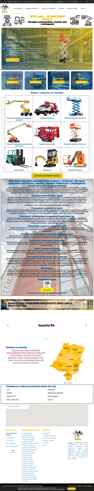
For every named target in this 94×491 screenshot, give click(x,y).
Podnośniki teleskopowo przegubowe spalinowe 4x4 (47, 216)
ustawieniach (61, 489)
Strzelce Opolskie (31, 358)
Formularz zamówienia (49, 8)
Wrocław (20, 350)
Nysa (23, 353)
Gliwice (27, 350)
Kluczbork (31, 360)
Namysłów (16, 353)
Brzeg (9, 353)
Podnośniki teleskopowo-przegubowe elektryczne (47, 234)
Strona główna (18, 8)
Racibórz (19, 355)
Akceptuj (71, 488)
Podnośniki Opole (47, 279)
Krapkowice (30, 353)
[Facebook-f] (87, 1)
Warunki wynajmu (72, 8)
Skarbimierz (35, 350)
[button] (4, 49)
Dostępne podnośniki (31, 8)
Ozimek (20, 358)
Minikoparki (47, 268)
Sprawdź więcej (12, 82)
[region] (47, 49)
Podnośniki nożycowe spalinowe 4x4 (47, 226)
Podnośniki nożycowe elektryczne (47, 240)
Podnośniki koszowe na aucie (47, 208)
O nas (82, 8)
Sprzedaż (61, 8)
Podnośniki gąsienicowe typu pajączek (47, 256)
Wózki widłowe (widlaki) (47, 248)
